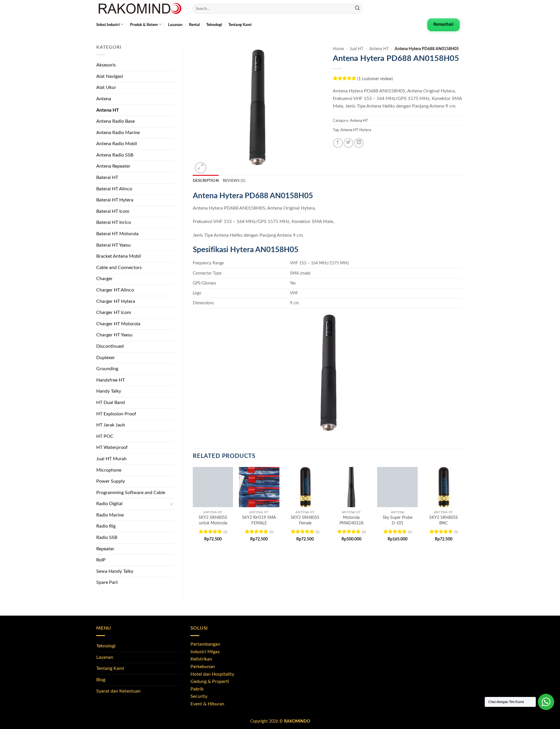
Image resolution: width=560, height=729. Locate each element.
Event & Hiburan (207, 704)
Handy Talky (108, 391)
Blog (100, 679)
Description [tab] (206, 180)
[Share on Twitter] (348, 143)
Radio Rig (106, 526)
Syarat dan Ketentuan (118, 691)
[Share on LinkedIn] (359, 143)
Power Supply (110, 481)
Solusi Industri (108, 25)
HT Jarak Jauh (110, 425)
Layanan (175, 25)
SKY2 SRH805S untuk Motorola (213, 520)
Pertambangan (205, 644)
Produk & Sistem (144, 25)
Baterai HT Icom (112, 211)
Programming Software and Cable (130, 492)
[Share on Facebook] (338, 143)
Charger (104, 278)
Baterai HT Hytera (114, 200)
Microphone (108, 470)
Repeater (105, 549)
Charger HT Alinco (115, 290)
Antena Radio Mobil (116, 143)
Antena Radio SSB (114, 155)
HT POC (104, 436)
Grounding (107, 368)
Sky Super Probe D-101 (397, 520)
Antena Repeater (113, 166)
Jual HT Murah (111, 458)
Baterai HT (107, 177)
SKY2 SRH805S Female (305, 520)
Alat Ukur (106, 87)
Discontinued (110, 346)
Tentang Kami (239, 25)
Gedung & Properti (209, 681)
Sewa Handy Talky (114, 571)
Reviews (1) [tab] (234, 180)
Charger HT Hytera (115, 301)
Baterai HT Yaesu (113, 245)
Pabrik (197, 689)
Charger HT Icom (113, 312)
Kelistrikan (201, 659)
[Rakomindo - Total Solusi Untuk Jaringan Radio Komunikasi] (140, 8)
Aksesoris (106, 65)
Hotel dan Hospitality (212, 674)
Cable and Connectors (119, 267)
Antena (103, 98)
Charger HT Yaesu (114, 335)
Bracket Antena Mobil (118, 256)
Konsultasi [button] (443, 24)
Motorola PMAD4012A (351, 520)
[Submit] (357, 9)
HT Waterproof (112, 447)
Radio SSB (106, 537)
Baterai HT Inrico (113, 222)
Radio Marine (110, 515)
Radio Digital (109, 503)
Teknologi (214, 25)
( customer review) (375, 79)
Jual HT (356, 49)
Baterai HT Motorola (117, 233)
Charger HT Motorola (118, 324)
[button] (200, 167)
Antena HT (107, 110)
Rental (194, 25)
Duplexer (105, 357)
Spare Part (107, 582)
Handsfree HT (110, 380)
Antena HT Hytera (355, 130)
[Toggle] (171, 503)
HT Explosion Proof (116, 414)
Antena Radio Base (115, 121)
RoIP (101, 560)
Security (198, 696)
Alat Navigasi (109, 76)
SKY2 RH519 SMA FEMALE (259, 520)
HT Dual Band (110, 402)
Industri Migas (205, 651)
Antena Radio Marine (118, 132)
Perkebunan (202, 666)
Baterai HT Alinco (114, 189)
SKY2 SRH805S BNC (443, 520)
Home (338, 49)
